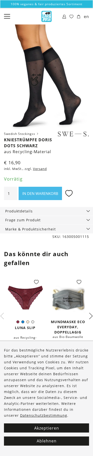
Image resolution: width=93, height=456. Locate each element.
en (86, 16)
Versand (40, 169)
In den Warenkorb (40, 193)
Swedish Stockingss (20, 134)
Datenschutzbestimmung (43, 415)
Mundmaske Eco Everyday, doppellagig (68, 326)
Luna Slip (25, 327)
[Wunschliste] (71, 17)
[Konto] (64, 17)
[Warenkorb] (79, 17)
